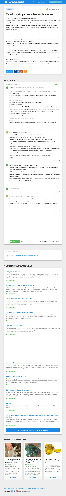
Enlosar (9, 403)
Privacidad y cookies (40, 488)
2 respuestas (12, 294)
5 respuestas (12, 371)
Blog (19, 488)
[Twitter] (12, 491)
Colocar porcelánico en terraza (17, 390)
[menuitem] (15, 71)
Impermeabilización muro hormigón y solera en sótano (26, 363)
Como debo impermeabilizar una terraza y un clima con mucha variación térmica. (32, 416)
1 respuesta (11, 280)
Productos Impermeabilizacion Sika (19, 299)
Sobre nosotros (10, 488)
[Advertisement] (25, 33)
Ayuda (16, 488)
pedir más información (31, 256)
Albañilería (9, 9)
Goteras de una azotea (14, 326)
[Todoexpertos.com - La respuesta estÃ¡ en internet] (16, 2)
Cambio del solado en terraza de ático (20, 312)
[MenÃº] (6, 2)
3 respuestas (12, 385)
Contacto (23, 488)
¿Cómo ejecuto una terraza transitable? (20, 285)
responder (19, 256)
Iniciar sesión (42, 2)
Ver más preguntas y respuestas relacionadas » (33, 430)
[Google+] (17, 491)
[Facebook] (14, 491)
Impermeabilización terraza (16, 376)
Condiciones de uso (30, 488)
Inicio (5, 488)
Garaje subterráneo (13, 272)
